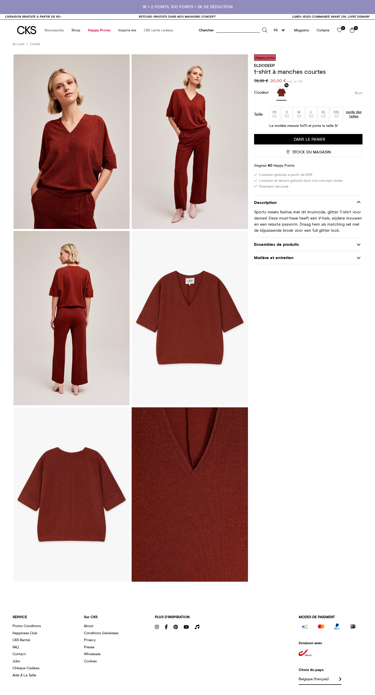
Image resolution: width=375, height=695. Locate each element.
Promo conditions (26, 625)
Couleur (262, 92)
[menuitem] (54, 30)
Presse (89, 647)
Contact (19, 653)
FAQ (15, 647)
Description (265, 202)
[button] (54, 30)
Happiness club (24, 633)
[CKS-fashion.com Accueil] (26, 30)
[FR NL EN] (280, 30)
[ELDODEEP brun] (281, 93)
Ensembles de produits (276, 244)
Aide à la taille (24, 675)
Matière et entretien (274, 257)
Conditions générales (101, 633)
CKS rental (21, 639)
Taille (258, 114)
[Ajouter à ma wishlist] (354, 57)
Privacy (90, 639)
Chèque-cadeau (26, 667)
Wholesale (92, 653)
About (88, 625)
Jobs (16, 661)
